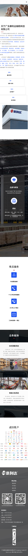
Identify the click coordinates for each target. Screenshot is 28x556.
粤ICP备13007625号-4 (17, 552)
